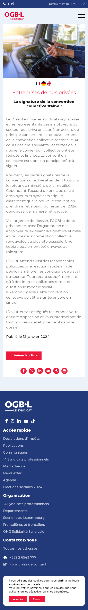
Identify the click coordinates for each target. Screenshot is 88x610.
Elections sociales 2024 (22, 487)
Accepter (18, 599)
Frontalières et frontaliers (24, 525)
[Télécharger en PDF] (56, 371)
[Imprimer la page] (64, 371)
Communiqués (15, 452)
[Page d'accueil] (18, 16)
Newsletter (12, 473)
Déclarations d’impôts (21, 439)
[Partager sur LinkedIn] (40, 371)
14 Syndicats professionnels (26, 459)
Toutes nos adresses (20, 548)
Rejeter (37, 599)
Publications (13, 445)
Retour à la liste (25, 355)
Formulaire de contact (27, 564)
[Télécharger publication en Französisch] (38, 83)
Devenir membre (59, 3)
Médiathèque (14, 466)
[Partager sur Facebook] (23, 371)
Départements (15, 511)
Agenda (9, 480)
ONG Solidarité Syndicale (23, 532)
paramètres (61, 592)
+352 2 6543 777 (22, 557)
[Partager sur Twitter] (32, 371)
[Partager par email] (48, 371)
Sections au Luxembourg (24, 518)
